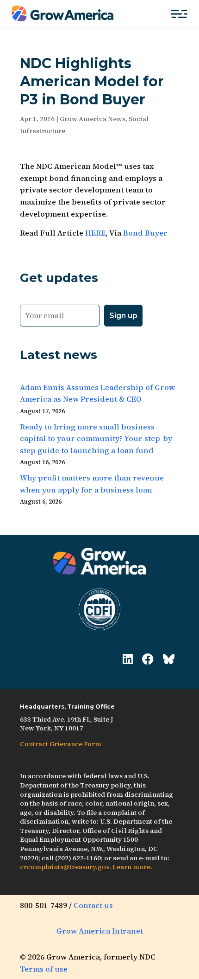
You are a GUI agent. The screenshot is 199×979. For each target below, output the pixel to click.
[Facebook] (148, 659)
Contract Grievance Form (60, 744)
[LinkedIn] (128, 659)
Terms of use (44, 969)
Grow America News (92, 118)
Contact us (93, 905)
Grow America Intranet (99, 931)
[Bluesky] (168, 659)
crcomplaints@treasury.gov (64, 866)
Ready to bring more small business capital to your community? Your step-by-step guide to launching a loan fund (97, 438)
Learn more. (132, 866)
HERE (95, 233)
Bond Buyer (145, 233)
